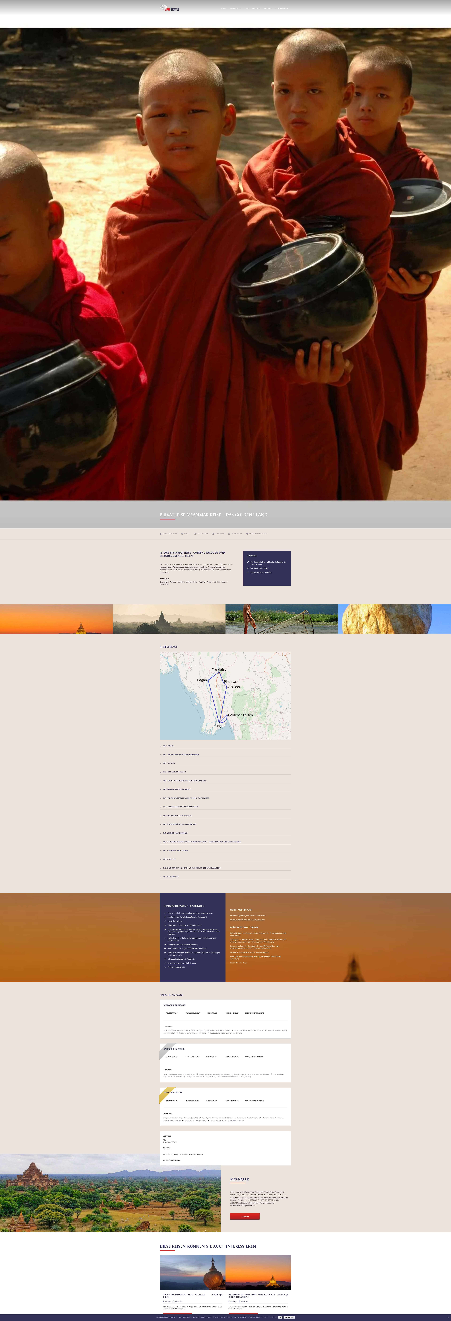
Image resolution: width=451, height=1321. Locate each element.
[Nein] (448, 1318)
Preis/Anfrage (236, 534)
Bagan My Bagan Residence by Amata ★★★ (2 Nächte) (251, 1074)
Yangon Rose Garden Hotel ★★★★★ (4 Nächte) (179, 1074)
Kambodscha (235, 9)
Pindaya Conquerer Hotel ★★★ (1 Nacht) (192, 1033)
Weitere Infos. (289, 1317)
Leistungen (219, 534)
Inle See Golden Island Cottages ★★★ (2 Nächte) (226, 1033)
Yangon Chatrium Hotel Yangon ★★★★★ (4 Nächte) (181, 1118)
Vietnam (267, 9)
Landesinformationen (258, 534)
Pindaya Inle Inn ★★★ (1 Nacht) (195, 1121)
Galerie (187, 534)
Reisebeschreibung (169, 534)
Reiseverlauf (202, 534)
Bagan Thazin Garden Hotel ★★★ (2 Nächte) (249, 1030)
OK (280, 1317)
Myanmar (256, 9)
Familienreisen (281, 9)
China (224, 9)
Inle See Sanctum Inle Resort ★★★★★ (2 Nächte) (234, 1077)
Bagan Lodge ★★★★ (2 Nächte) (247, 1118)
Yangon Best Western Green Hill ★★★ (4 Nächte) (180, 1030)
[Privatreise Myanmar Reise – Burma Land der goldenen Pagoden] (258, 1273)
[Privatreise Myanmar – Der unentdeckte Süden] (193, 1273)
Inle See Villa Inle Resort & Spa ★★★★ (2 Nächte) (227, 1121)
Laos (247, 9)
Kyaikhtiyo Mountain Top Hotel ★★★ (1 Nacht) (215, 1030)
